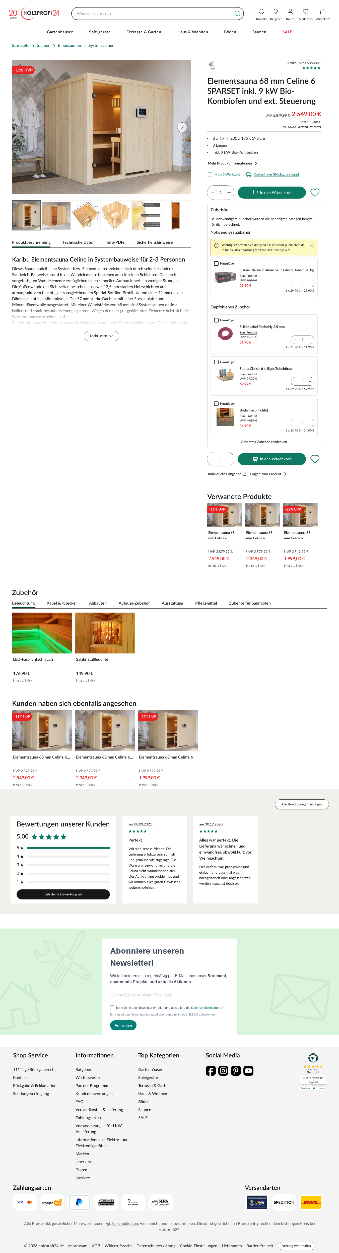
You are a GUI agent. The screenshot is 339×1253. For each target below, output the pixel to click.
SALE (287, 32)
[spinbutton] (220, 193)
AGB (96, 1246)
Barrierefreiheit (259, 1246)
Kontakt (20, 1078)
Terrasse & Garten (144, 32)
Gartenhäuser (60, 32)
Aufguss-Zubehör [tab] (134, 603)
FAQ (80, 1102)
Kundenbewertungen (94, 1094)
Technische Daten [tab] (78, 242)
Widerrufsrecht (118, 1246)
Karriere (83, 1178)
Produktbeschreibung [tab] (31, 242)
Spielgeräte (100, 32)
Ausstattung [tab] (172, 603)
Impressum (77, 1246)
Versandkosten (125, 1224)
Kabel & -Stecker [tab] (62, 603)
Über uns (84, 1162)
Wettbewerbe (88, 1078)
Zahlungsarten (88, 1118)
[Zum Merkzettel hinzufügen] (315, 193)
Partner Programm (92, 1086)
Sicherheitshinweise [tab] (155, 242)
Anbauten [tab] (98, 603)
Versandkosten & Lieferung (99, 1110)
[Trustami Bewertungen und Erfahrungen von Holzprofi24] (313, 1071)
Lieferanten (232, 1246)
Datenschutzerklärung (156, 1246)
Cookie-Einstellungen (198, 1246)
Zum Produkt (248, 275)
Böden (230, 32)
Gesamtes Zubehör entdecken (264, 442)
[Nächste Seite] (183, 215)
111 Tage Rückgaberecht (34, 1070)
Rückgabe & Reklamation (34, 1086)
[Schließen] (312, 245)
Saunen (259, 32)
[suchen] (237, 14)
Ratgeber (83, 1070)
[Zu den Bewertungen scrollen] (311, 68)
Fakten (81, 1170)
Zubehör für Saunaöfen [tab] (250, 603)
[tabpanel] (101, 297)
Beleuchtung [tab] (23, 603)
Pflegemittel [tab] (206, 603)
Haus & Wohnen (192, 32)
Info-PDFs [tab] (116, 242)
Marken (82, 1154)
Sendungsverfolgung (31, 1094)
